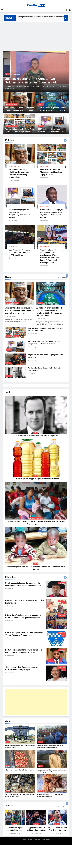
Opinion (8, 104)
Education (62, 583)
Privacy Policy (46, 839)
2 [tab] (56, 806)
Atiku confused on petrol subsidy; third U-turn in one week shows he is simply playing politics (19, 110)
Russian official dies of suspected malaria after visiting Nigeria (36, 436)
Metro (8, 742)
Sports (15, 824)
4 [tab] (61, 806)
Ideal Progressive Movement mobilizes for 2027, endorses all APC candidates (19, 252)
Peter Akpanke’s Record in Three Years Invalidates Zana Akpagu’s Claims (51, 172)
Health (9, 376)
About (24, 839)
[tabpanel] (15, 822)
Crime (8, 363)
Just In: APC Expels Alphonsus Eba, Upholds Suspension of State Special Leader (31, 82)
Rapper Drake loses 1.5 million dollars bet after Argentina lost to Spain (36, 830)
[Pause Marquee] (66, 18)
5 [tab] (63, 806)
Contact (29, 839)
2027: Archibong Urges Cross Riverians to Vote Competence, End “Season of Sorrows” (51, 131)
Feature (41, 104)
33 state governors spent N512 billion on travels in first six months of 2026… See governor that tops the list (52, 110)
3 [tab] (58, 806)
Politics (8, 74)
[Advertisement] (36, 36)
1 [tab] (53, 806)
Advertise (37, 839)
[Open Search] (66, 10)
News (42, 207)
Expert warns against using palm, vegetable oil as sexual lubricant (36, 479)
